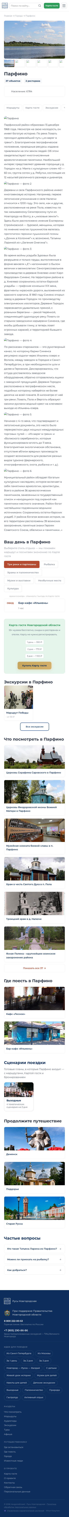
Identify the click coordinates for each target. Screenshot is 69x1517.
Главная (8, 16)
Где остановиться (13, 1447)
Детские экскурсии (44, 1382)
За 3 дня (44, 1360)
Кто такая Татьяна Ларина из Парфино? (32, 1248)
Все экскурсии (34, 726)
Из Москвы (44, 1353)
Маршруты (13, 107)
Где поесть (10, 1451)
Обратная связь (13, 1487)
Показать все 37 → (34, 968)
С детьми (51, 1368)
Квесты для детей (17, 1382)
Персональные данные (17, 1491)
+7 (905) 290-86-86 (16, 1330)
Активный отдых (33, 1397)
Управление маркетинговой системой (25, 1510)
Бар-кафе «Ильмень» (33, 603)
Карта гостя (52, 5)
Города (19, 16)
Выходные (12, 1390)
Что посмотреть (12, 1411)
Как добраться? (17, 1270)
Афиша (8, 1434)
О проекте (10, 1478)
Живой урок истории (19, 1375)
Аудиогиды (10, 1420)
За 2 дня (28, 1360)
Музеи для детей (47, 1375)
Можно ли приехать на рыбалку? (28, 1259)
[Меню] (64, 6)
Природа (54, 1390)
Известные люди (13, 1460)
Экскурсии (51, 107)
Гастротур (12, 1397)
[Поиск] (40, 6)
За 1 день (12, 1360)
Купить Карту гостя (34, 665)
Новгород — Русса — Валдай (23, 1368)
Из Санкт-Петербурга (19, 1353)
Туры (7, 1429)
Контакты (9, 1482)
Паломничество (34, 1390)
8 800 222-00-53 (13, 1320)
